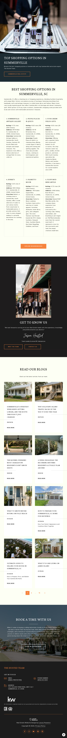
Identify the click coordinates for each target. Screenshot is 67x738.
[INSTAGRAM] (29, 731)
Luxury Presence (44, 723)
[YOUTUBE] (33, 731)
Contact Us (33, 347)
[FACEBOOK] (24, 731)
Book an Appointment (33, 647)
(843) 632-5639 (43, 680)
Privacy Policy (40, 726)
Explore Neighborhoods (33, 246)
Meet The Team (13, 347)
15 (39, 593)
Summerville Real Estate (17, 74)
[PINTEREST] (38, 731)
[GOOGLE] (42, 731)
